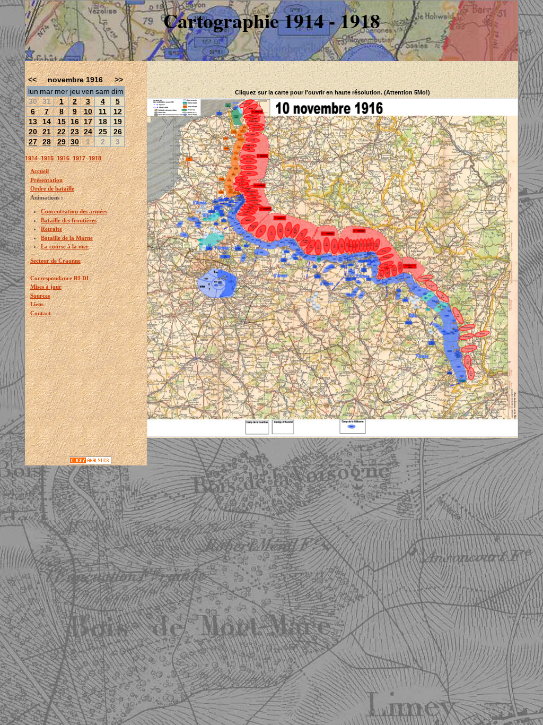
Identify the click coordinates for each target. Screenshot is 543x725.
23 (75, 131)
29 (61, 141)
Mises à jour (46, 286)
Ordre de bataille (52, 188)
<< (32, 79)
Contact (40, 313)
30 (33, 101)
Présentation (46, 180)
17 (88, 121)
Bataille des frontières (69, 220)
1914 (31, 158)
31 (46, 101)
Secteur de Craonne (55, 260)
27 (33, 141)
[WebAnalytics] (47, 462)
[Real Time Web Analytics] (90, 462)
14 (46, 121)
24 (88, 131)
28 (46, 141)
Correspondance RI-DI (59, 278)
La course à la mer (65, 246)
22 (61, 131)
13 (33, 121)
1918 (95, 158)
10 (88, 111)
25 (103, 131)
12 (117, 111)
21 (46, 131)
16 (75, 121)
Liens (36, 304)
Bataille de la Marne (67, 238)
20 (33, 131)
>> (119, 79)
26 (117, 131)
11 (103, 111)
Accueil (39, 171)
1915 (47, 158)
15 (61, 121)
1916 (63, 158)
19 (117, 121)
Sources (40, 295)
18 (103, 121)
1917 (79, 158)
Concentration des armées (74, 211)
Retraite (51, 229)
